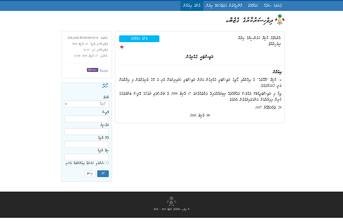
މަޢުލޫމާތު (253, 6)
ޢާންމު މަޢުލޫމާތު (139, 38)
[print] (122, 47)
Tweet (103, 71)
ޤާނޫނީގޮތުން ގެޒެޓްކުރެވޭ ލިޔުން (224, 6)
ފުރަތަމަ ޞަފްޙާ (273, 6)
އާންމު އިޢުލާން (191, 6)
